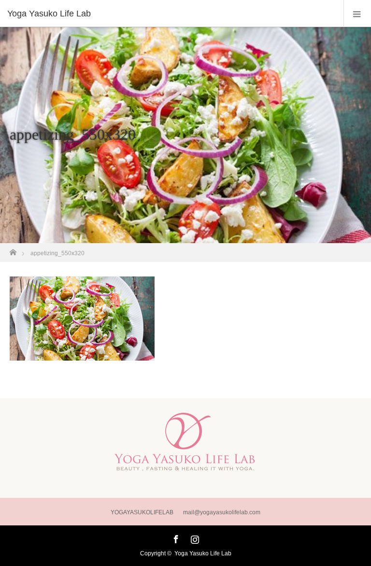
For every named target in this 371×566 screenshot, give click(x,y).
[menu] (357, 13)
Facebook (175, 537)
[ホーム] (13, 249)
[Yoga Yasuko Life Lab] (171, 13)
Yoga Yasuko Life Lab (202, 553)
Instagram (193, 537)
